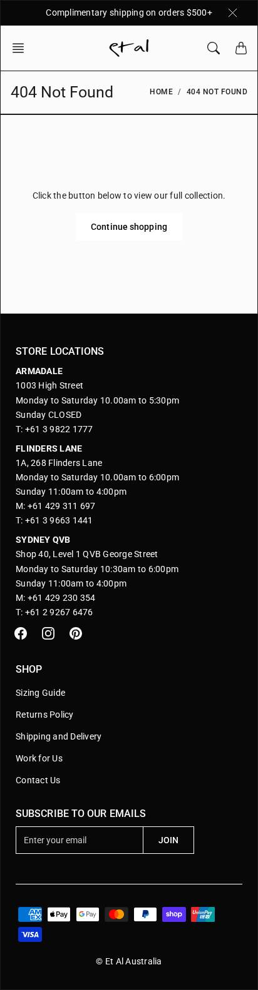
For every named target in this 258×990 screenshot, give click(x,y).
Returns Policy (45, 715)
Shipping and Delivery (58, 736)
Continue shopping (129, 227)
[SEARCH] (213, 48)
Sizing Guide (40, 693)
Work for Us (39, 758)
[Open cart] (241, 48)
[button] (22, 48)
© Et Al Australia (129, 961)
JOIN (168, 840)
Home (161, 91)
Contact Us (38, 780)
